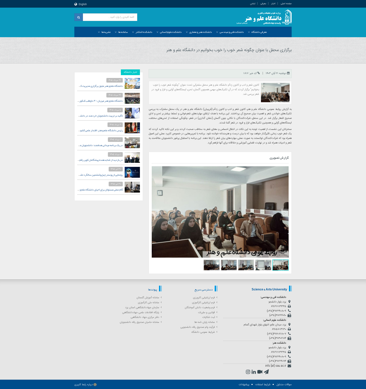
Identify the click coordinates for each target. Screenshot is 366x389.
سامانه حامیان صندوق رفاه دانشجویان (139, 322)
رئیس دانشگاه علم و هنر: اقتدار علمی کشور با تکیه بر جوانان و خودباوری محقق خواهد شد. (78, 130)
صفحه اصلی (286, 4)
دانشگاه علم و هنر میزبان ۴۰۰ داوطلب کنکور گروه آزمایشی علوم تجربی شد (86, 100)
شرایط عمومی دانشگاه (203, 332)
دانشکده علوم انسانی (171, 32)
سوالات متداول (284, 384)
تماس (252, 4)
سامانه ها (123, 32)
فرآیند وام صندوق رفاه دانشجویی (197, 327)
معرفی (263, 4)
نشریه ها (106, 32)
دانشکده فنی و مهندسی (232, 32)
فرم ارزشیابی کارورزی (204, 297)
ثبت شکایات (208, 317)
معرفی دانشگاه (259, 32)
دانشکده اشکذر (144, 32)
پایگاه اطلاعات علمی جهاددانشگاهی (140, 312)
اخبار (273, 4)
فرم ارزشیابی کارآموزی (203, 302)
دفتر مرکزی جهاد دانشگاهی (145, 317)
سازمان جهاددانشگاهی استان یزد (142, 307)
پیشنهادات (244, 384)
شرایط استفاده (262, 384)
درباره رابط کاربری (83, 384)
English (83, 4)
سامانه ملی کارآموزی (148, 302)
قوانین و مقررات (206, 312)
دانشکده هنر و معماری (200, 32)
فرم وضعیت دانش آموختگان (200, 307)
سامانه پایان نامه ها (204, 322)
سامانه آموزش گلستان (147, 297)
